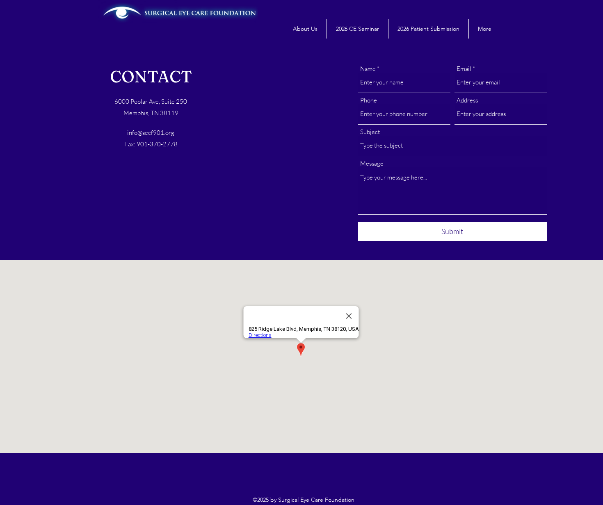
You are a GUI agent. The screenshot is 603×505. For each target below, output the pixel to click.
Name (368, 69)
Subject (370, 132)
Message (372, 163)
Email (464, 69)
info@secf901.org (150, 132)
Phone (368, 100)
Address (467, 100)
